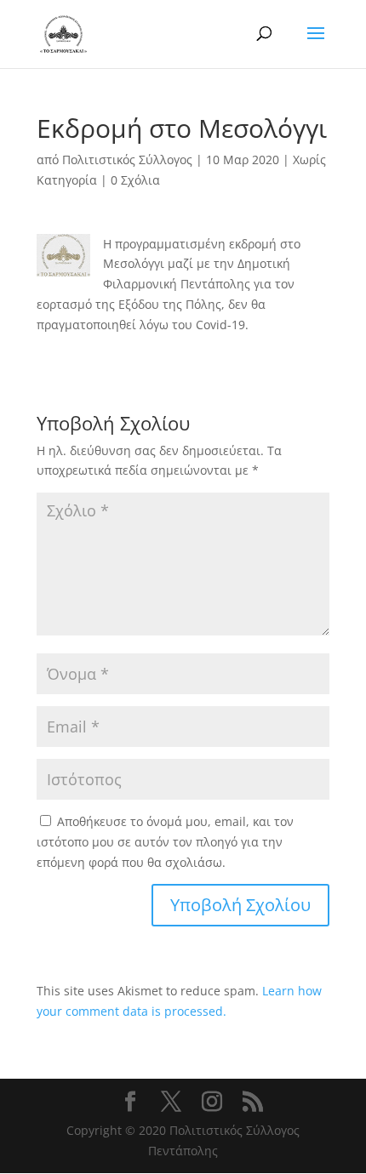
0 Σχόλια (135, 180)
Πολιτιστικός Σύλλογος (127, 159)
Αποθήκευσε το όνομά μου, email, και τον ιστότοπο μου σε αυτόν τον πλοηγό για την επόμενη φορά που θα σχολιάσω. (165, 841)
